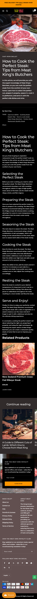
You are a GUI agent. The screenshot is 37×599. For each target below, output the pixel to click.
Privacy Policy (7, 516)
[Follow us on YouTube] (27, 563)
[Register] (31, 551)
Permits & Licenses (8, 512)
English (6, 575)
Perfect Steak (28, 119)
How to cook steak (23, 117)
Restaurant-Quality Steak (16, 121)
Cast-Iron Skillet (9, 56)
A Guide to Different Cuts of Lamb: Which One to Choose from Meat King (17, 445)
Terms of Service (8, 526)
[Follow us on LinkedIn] (4, 567)
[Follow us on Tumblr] (9, 567)
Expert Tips (11, 117)
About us (5, 502)
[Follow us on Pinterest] (22, 563)
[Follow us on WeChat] (31, 563)
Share (4, 125)
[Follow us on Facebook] (4, 563)
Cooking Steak (25, 114)
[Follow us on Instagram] (18, 563)
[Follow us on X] (13, 563)
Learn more (6, 389)
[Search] (7, 11)
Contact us (6, 505)
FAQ (3, 509)
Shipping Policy (7, 522)
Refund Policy (7, 519)
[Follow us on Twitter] (9, 563)
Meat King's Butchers (15, 119)
